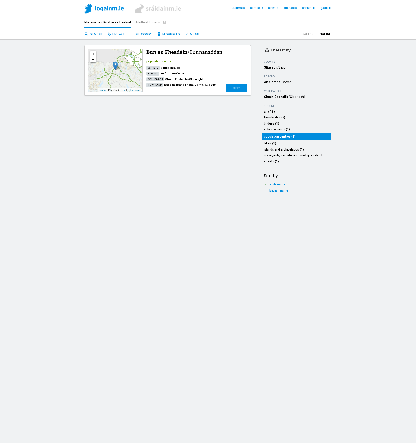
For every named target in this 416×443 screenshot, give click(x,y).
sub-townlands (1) (277, 129)
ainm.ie (273, 8)
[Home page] (104, 9)
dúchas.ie (290, 8)
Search (95, 34)
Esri (123, 90)
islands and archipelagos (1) (284, 149)
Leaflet (102, 90)
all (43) (269, 111)
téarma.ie (238, 8)
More (236, 88)
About (194, 34)
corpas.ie (256, 8)
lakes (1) (270, 143)
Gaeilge (308, 34)
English (324, 34)
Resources (170, 34)
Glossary (143, 34)
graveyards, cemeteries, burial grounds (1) (293, 155)
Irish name (277, 184)
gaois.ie (326, 8)
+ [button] (93, 53)
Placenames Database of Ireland (107, 22)
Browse (118, 34)
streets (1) (271, 161)
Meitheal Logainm (149, 22)
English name (278, 190)
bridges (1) (271, 123)
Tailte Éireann (134, 90)
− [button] (93, 59)
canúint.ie (308, 8)
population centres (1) (279, 136)
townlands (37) (274, 117)
